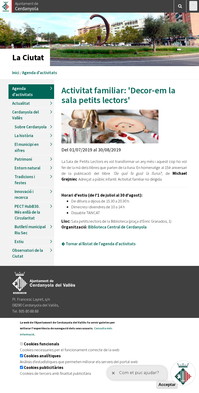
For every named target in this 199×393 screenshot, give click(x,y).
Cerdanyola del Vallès (25, 115)
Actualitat (21, 103)
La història (24, 135)
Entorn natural (27, 168)
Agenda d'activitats (39, 72)
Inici (15, 72)
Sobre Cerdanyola (31, 127)
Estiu (19, 241)
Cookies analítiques (42, 355)
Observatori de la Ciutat (27, 253)
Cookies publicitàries (43, 367)
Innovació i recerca (24, 194)
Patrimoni (23, 159)
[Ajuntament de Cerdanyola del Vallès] (6, 5)
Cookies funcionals (41, 344)
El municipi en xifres (27, 147)
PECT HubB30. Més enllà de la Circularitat (27, 212)
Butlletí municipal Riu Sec (30, 229)
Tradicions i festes (25, 179)
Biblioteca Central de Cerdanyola (117, 227)
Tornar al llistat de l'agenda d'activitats (100, 243)
